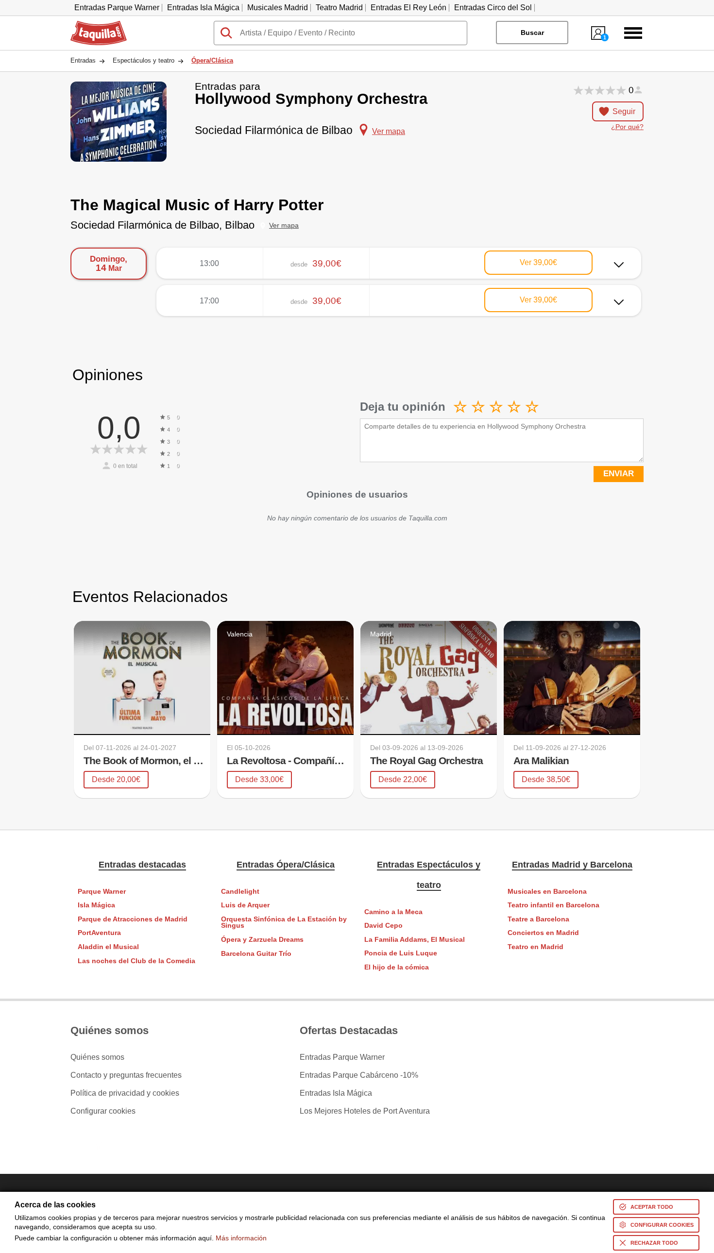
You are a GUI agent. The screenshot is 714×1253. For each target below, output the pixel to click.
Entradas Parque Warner (116, 7)
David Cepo (383, 925)
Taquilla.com (92, 25)
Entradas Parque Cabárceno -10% (359, 1075)
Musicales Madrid (277, 7)
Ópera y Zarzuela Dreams (262, 939)
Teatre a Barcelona (538, 919)
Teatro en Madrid (535, 947)
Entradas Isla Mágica (203, 7)
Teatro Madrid (339, 7)
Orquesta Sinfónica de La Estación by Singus (284, 923)
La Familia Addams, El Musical (414, 939)
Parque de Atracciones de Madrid (132, 919)
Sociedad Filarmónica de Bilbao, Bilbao (162, 225)
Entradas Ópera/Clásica (286, 864)
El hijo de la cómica (396, 967)
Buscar (532, 32)
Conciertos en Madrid (543, 932)
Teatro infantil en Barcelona (553, 905)
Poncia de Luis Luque (400, 953)
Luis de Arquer (245, 905)
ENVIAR (618, 473)
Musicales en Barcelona (547, 891)
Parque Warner (102, 891)
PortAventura (99, 932)
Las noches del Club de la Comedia (136, 961)
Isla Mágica (96, 905)
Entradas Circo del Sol (493, 7)
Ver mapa (284, 225)
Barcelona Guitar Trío (256, 953)
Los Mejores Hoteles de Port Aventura (365, 1111)
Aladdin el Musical (108, 947)
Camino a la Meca (393, 912)
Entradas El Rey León (408, 7)
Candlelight (240, 891)
